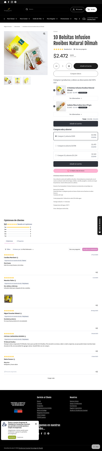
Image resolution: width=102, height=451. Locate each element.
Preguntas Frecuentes (43, 412)
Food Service (73, 405)
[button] (91, 9)
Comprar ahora (75, 74)
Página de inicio (8, 26)
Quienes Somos (74, 401)
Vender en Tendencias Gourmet (79, 410)
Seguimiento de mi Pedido (44, 408)
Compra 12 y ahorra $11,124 (67, 155)
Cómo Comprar (41, 415)
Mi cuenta (79, 9)
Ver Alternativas (74, 98)
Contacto (39, 403)
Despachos (40, 405)
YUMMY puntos (41, 417)
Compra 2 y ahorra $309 (66, 136)
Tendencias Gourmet (24, 448)
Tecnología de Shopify (37, 448)
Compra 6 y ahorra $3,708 (66, 146)
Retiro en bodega (42, 410)
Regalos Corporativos (76, 408)
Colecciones (17, 26)
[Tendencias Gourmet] (8, 9)
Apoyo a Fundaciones (76, 403)
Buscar (39, 401)
